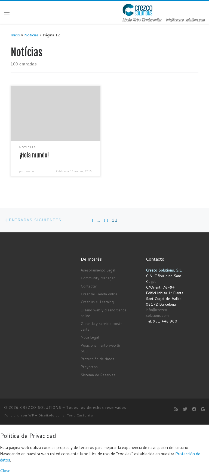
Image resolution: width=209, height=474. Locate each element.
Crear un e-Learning (97, 301)
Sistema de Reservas (98, 374)
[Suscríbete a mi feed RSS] (176, 409)
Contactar (89, 286)
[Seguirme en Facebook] (194, 409)
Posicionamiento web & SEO (100, 348)
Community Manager (98, 277)
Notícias (31, 35)
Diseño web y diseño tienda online (104, 312)
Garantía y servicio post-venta (101, 326)
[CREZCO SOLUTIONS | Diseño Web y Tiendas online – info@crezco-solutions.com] (137, 10)
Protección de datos (97, 358)
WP (31, 415)
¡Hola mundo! (34, 155)
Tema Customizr (80, 415)
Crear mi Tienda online (99, 293)
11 (106, 220)
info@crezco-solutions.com (157, 312)
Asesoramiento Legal (98, 270)
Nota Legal (90, 337)
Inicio (15, 35)
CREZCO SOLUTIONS (40, 407)
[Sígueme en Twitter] (185, 409)
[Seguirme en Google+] (203, 409)
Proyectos (89, 366)
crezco (29, 171)
